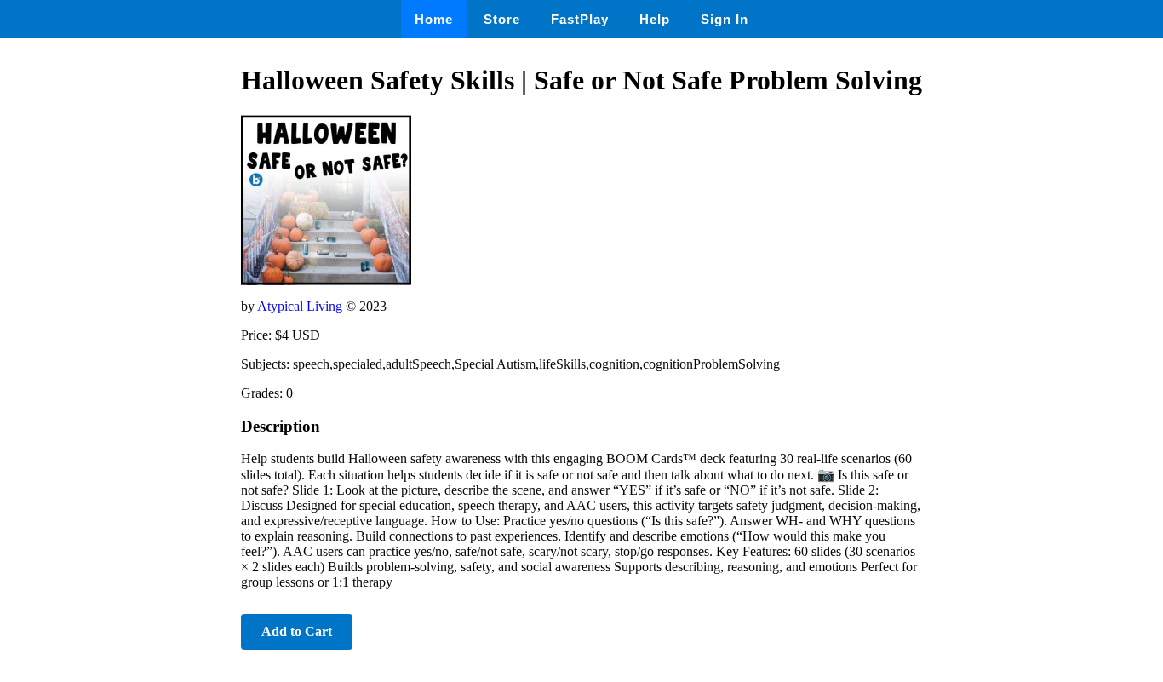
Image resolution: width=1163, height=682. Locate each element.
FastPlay (580, 19)
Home (434, 19)
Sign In (724, 19)
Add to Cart (296, 631)
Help (654, 19)
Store (502, 19)
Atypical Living (301, 306)
